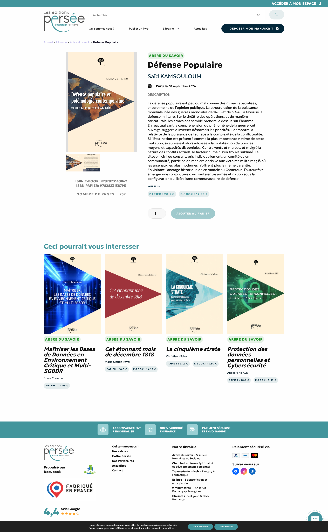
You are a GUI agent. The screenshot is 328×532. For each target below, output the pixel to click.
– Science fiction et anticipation (189, 481)
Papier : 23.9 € (178, 363)
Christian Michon (177, 356)
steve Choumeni (54, 378)
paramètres (168, 528)
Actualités (200, 28)
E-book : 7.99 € (265, 380)
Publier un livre (138, 28)
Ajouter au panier (193, 213)
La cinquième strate (193, 349)
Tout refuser (226, 526)
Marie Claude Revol (117, 361)
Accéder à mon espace (294, 3)
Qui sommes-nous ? (125, 446)
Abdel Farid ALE (237, 372)
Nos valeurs (120, 451)
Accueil (48, 42)
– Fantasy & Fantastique (193, 473)
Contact (117, 470)
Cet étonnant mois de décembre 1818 (130, 351)
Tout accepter (200, 526)
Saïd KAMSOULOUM (174, 76)
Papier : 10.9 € (239, 380)
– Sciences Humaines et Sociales (189, 456)
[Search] (258, 15)
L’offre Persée (121, 456)
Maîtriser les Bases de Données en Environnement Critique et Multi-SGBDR (69, 360)
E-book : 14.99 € (194, 194)
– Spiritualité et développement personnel (192, 464)
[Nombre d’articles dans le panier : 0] (276, 14)
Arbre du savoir (80, 42)
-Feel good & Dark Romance (190, 497)
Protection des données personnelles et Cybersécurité (248, 357)
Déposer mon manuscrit (251, 28)
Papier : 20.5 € (161, 194)
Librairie (168, 28)
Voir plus (154, 186)
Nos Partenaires (123, 460)
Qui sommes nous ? (101, 28)
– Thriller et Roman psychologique (189, 489)
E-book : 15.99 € (205, 363)
